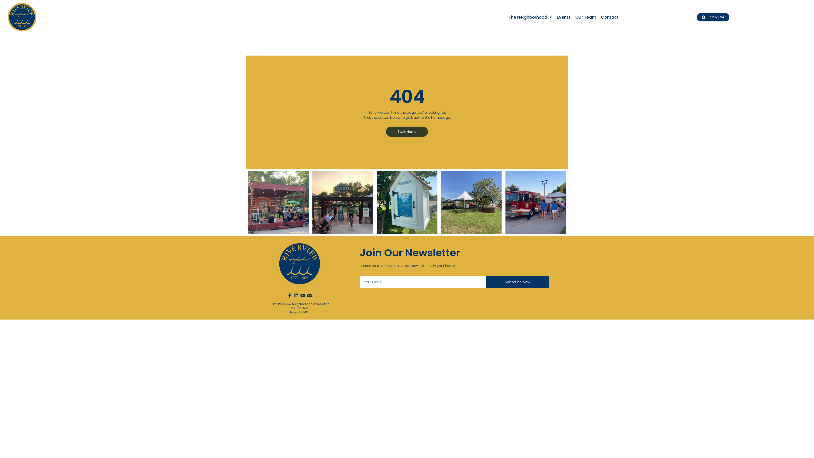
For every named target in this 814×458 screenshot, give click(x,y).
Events (564, 17)
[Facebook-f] (290, 295)
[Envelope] (309, 295)
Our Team (585, 17)
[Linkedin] (296, 295)
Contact (610, 17)
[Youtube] (303, 295)
